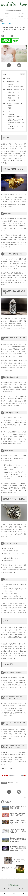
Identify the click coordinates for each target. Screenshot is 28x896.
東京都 (17, 782)
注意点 (9, 108)
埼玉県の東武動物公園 (13, 95)
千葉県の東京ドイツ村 (13, 98)
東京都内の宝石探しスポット (14, 81)
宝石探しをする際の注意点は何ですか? (16, 123)
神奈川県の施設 (11, 100)
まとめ (8, 111)
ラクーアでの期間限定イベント (15, 86)
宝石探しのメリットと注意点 (14, 103)
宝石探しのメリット (13, 106)
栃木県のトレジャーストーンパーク (16, 93)
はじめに (9, 78)
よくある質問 (10, 114)
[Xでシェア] (9, 65)
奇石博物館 (10, 84)
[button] (19, 65)
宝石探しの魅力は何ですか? (15, 116)
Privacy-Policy (7, 888)
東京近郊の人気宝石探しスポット (15, 89)
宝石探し (5, 782)
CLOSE (22, 74)
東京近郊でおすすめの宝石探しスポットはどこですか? (16, 119)
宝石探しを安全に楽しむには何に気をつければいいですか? (16, 127)
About (14, 891)
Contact (21, 888)
